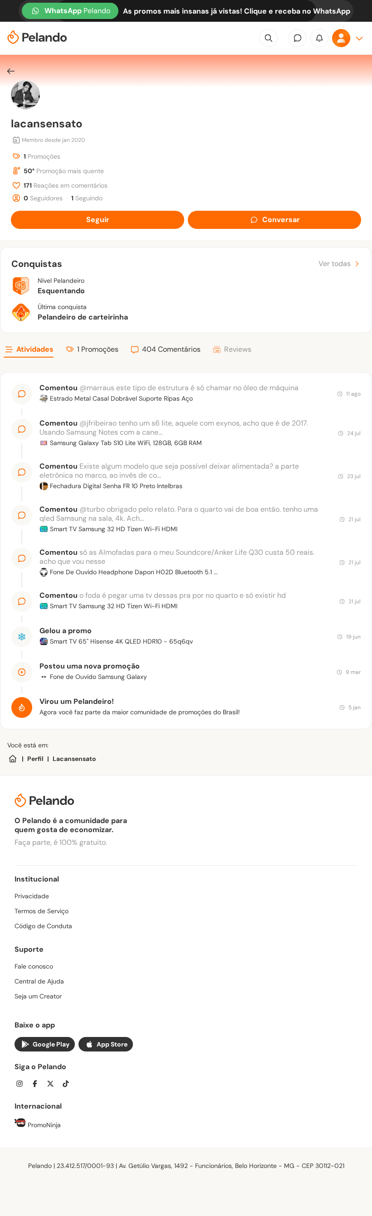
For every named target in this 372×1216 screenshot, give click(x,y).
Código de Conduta (43, 926)
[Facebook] (37, 1085)
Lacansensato (74, 759)
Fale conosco (34, 966)
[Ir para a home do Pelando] (37, 38)
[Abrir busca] (268, 38)
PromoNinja (43, 1125)
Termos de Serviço (42, 911)
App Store (112, 1044)
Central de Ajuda (39, 981)
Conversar (281, 219)
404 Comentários (171, 349)
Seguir (97, 219)
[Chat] (298, 38)
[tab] (28, 350)
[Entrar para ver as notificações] (319, 38)
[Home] (12, 758)
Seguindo (87, 198)
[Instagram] (22, 1085)
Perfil (35, 759)
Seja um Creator (38, 996)
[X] (53, 1085)
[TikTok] (68, 1085)
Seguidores (43, 198)
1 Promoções (97, 349)
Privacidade (32, 896)
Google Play (51, 1044)
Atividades (35, 349)
